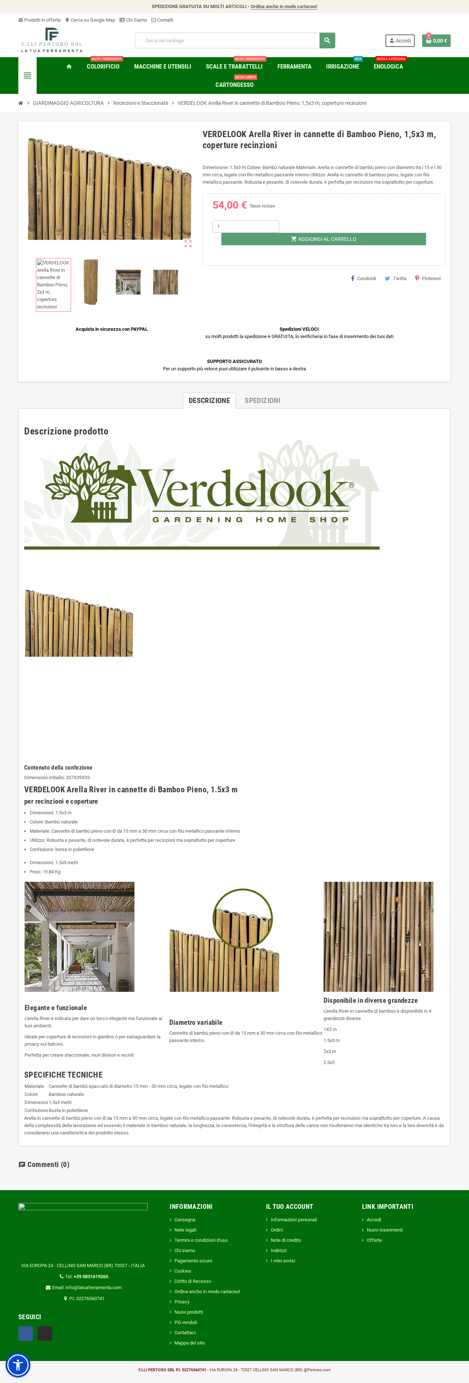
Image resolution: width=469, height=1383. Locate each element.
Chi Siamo (136, 20)
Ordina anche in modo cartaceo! (284, 6)
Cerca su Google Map (90, 20)
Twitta (399, 278)
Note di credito (286, 1240)
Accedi (374, 1219)
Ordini (277, 1230)
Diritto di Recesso (192, 1281)
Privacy (181, 1302)
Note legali (185, 1230)
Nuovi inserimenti (385, 1230)
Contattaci (185, 1332)
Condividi (366, 278)
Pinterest (431, 278)
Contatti (164, 20)
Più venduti (185, 1322)
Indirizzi (279, 1250)
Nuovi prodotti (188, 1312)
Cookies (182, 1271)
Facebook (25, 1333)
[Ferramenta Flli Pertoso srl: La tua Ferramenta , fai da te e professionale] (51, 40)
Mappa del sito (189, 1343)
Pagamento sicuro (193, 1260)
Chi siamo (184, 1250)
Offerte (374, 1240)
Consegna (184, 1219)
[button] (18, 1365)
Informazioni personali (294, 1219)
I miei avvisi (283, 1260)
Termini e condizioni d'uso (201, 1240)
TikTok (45, 1333)
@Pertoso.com (317, 1370)
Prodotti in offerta (39, 20)
